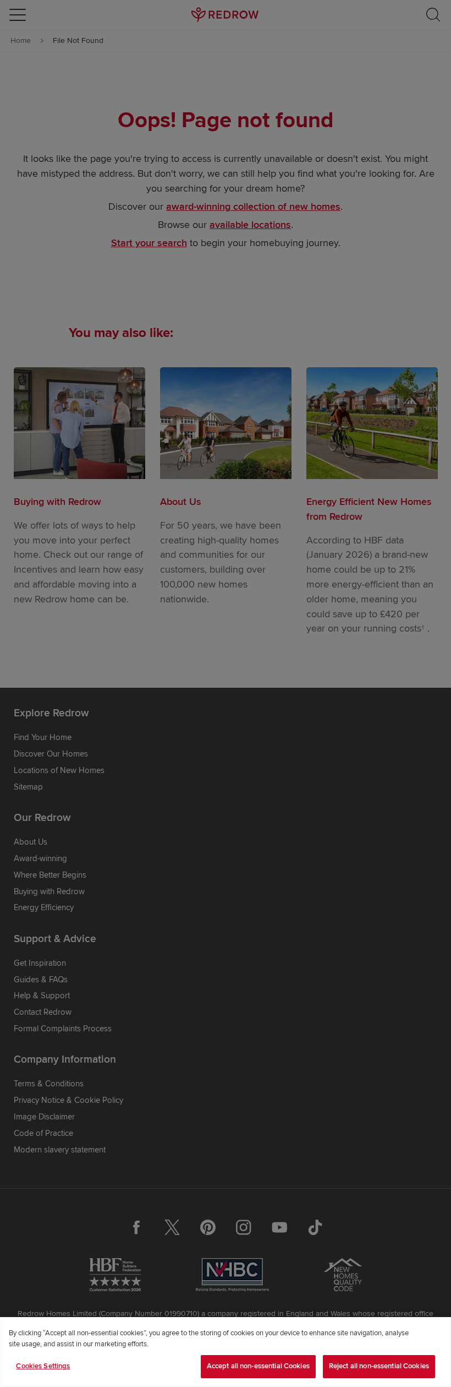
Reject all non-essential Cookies (379, 1366)
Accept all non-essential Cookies (258, 1366)
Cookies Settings (43, 1366)
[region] (225, 1352)
